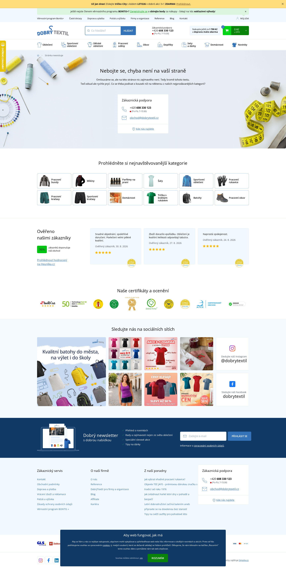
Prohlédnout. (183, 3)
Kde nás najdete (145, 128)
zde (141, 558)
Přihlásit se (239, 436)
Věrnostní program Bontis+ (50, 18)
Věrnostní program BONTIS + (53, 509)
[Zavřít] (282, 4)
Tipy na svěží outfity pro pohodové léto (165, 514)
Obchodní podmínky (48, 484)
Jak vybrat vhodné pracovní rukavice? (164, 479)
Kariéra (95, 504)
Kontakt (184, 18)
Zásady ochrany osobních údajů (54, 504)
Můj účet (244, 18)
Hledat (128, 30)
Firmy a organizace (140, 18)
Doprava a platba (95, 18)
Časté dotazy (75, 18)
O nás (94, 479)
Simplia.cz (243, 560)
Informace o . (202, 445)
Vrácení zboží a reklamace (51, 494)
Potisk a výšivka (117, 18)
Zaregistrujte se (138, 11)
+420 (162, 30)
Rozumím (158, 558)
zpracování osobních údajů (209, 445)
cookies (106, 545)
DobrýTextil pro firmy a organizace (110, 489)
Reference (159, 18)
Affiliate (95, 499)
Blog (172, 18)
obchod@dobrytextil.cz (144, 118)
